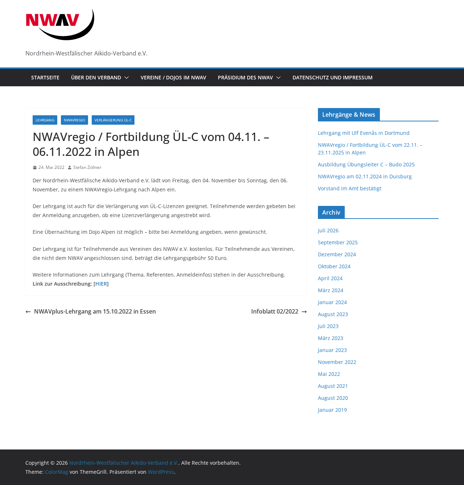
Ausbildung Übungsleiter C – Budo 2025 (366, 164)
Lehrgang (45, 120)
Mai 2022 (329, 373)
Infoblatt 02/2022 (274, 311)
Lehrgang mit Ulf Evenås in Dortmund (364, 132)
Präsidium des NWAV (245, 77)
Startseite (45, 77)
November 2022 (337, 361)
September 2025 (338, 242)
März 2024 (330, 290)
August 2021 (333, 385)
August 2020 (333, 397)
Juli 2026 (328, 230)
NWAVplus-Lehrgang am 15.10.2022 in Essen (95, 311)
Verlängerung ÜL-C (113, 120)
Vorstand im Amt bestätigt (349, 188)
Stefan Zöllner (87, 167)
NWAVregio (74, 120)
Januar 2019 (332, 409)
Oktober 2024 (334, 266)
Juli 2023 (328, 326)
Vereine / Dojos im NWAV (173, 77)
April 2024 (330, 278)
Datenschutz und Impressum (333, 77)
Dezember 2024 (337, 254)
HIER (101, 283)
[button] (125, 77)
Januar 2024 (332, 302)
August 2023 (333, 314)
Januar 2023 (332, 350)
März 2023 (330, 338)
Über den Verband (96, 77)
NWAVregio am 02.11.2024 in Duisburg (365, 176)
